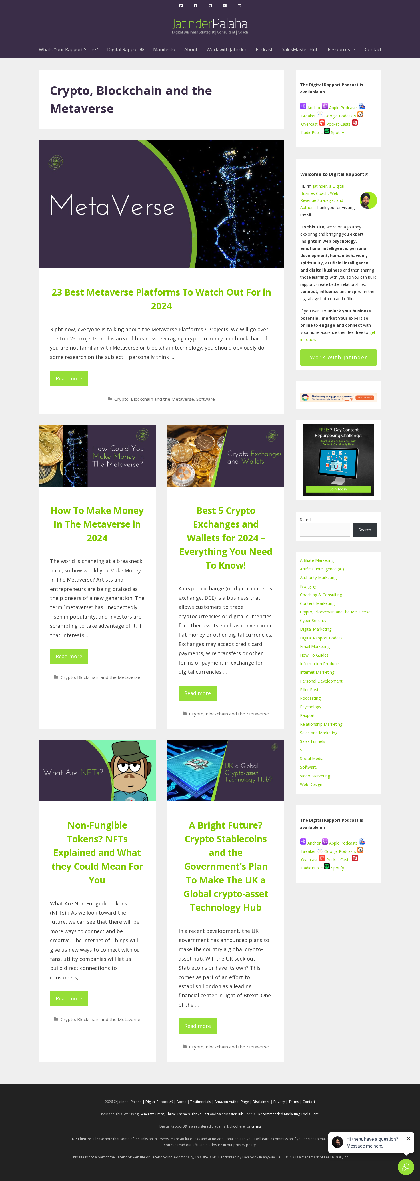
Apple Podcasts (343, 107)
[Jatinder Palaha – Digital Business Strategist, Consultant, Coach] (210, 25)
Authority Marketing (318, 577)
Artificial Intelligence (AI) (322, 569)
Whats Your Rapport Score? (68, 49)
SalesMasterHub (230, 1114)
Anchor (313, 107)
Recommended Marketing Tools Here (288, 1114)
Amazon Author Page (232, 1101)
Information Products (320, 663)
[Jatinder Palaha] (181, 5)
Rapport (307, 715)
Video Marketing (315, 776)
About (190, 49)
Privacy (279, 1101)
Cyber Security (313, 620)
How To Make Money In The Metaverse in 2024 (97, 524)
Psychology (310, 706)
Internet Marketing (317, 672)
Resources (339, 49)
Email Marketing (315, 646)
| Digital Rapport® (158, 1101)
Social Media (311, 758)
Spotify (337, 132)
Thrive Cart (200, 1114)
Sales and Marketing (318, 732)
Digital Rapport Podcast (322, 638)
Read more (69, 378)
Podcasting (310, 698)
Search (306, 519)
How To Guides (314, 655)
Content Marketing (317, 603)
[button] (355, 49)
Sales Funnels (312, 741)
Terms (294, 1101)
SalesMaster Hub (300, 49)
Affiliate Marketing (317, 560)
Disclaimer (261, 1101)
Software (205, 399)
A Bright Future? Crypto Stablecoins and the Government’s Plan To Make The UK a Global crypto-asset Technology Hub (225, 866)
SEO (304, 750)
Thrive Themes (178, 1114)
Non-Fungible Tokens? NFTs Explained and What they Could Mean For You (97, 852)
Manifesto (164, 49)
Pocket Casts (338, 124)
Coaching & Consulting (321, 594)
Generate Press (151, 1114)
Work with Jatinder (227, 49)
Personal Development (321, 681)
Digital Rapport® (125, 49)
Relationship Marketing (321, 724)
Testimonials (200, 1101)
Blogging (308, 586)
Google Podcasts (340, 116)
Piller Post (309, 689)
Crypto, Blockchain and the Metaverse (154, 399)
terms (256, 1126)
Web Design (311, 784)
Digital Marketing (315, 629)
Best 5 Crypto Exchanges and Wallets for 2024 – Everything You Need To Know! (225, 537)
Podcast (264, 49)
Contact (373, 49)
